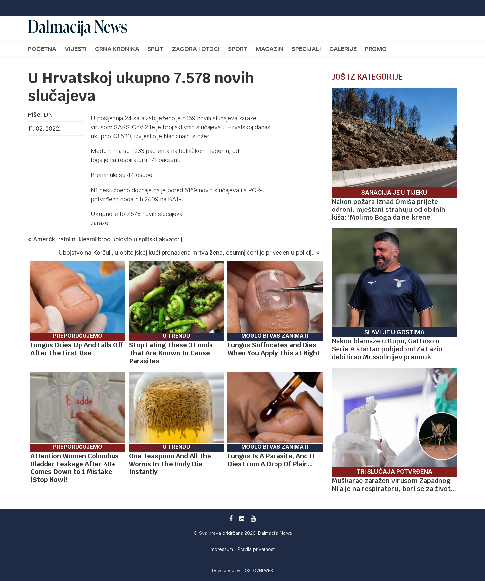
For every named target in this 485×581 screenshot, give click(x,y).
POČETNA (42, 49)
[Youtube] (253, 518)
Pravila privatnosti (256, 549)
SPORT (237, 49)
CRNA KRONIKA (117, 49)
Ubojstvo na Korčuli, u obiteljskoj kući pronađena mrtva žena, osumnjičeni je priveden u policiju (187, 252)
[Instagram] (241, 518)
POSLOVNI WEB (257, 570)
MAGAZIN (269, 49)
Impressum (222, 549)
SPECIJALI (306, 49)
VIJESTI (76, 49)
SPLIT (155, 49)
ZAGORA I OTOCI (196, 49)
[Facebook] (231, 518)
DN (48, 114)
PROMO (376, 49)
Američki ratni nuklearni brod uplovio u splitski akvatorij (107, 239)
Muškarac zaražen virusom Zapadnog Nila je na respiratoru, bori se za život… (394, 484)
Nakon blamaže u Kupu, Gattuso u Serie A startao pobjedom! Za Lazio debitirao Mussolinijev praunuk (387, 349)
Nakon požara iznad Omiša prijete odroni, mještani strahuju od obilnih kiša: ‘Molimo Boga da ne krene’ (388, 209)
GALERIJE (343, 49)
